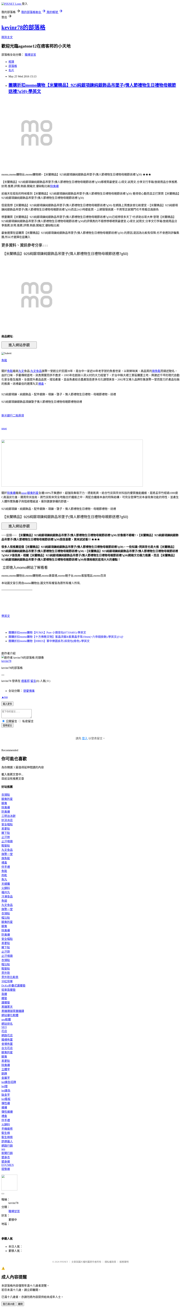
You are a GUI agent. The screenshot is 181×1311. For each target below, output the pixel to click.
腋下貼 (5, 832)
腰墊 (4, 998)
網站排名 (7, 1023)
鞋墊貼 (5, 845)
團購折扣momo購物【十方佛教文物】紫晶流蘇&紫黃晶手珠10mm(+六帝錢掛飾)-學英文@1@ (65, 636)
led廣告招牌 (8, 1082)
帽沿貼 (5, 917)
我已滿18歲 (8, 1304)
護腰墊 (5, 1002)
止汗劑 (5, 837)
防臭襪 (5, 811)
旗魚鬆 (156, 371)
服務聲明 (124, 1261)
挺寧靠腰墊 (8, 989)
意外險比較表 (9, 977)
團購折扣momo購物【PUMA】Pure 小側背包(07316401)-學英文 (47, 632)
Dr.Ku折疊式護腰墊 (13, 985)
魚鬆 (4, 360)
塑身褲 (5, 1161)
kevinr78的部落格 (23, 27)
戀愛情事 (29, 690)
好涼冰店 (7, 820)
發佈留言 (7, 725)
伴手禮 (5, 866)
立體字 (5, 1069)
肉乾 (4, 875)
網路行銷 (7, 1145)
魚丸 (4, 879)
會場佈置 (7, 1043)
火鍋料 (5, 888)
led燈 (4, 1086)
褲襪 (4, 1107)
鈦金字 (5, 1094)
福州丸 (5, 892)
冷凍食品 (7, 896)
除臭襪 (54, 186)
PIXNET (64, 1261)
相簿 (11, 61)
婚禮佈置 (7, 1039)
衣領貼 (5, 794)
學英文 (5, 615)
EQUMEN (7, 1164)
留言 (33, 680)
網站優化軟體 (9, 1015)
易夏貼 (5, 828)
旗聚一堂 (7, 854)
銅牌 (4, 1073)
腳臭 (4, 803)
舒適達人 (7, 1141)
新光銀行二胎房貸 (12, 415)
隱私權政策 (110, 1261)
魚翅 (4, 900)
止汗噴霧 (7, 841)
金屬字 (5, 1077)
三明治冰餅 (8, 815)
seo (3, 1149)
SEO (4, 1027)
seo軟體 (6, 1019)
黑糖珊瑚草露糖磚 (12, 1011)
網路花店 (7, 1035)
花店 (4, 1031)
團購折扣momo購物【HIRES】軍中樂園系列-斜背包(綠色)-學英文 (49, 641)
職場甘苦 (30, 54)
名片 (11, 70)
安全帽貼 (7, 824)
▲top (4, 697)
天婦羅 (5, 883)
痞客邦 (25, 680)
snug (4, 428)
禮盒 (41, 383)
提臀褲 (5, 1169)
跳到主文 (7, 37)
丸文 (21, 371)
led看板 (5, 1099)
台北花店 (7, 1048)
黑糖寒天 (7, 1006)
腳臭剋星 (33, 492)
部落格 (12, 66)
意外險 (5, 972)
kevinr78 (6, 660)
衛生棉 (5, 1132)
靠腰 (4, 994)
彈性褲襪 (7, 1111)
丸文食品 (36, 371)
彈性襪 (5, 1103)
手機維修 (7, 1128)
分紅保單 (7, 981)
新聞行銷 (7, 1153)
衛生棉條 (7, 1137)
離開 (20, 1304)
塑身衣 (5, 1157)
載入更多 (7, 704)
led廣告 (5, 1090)
